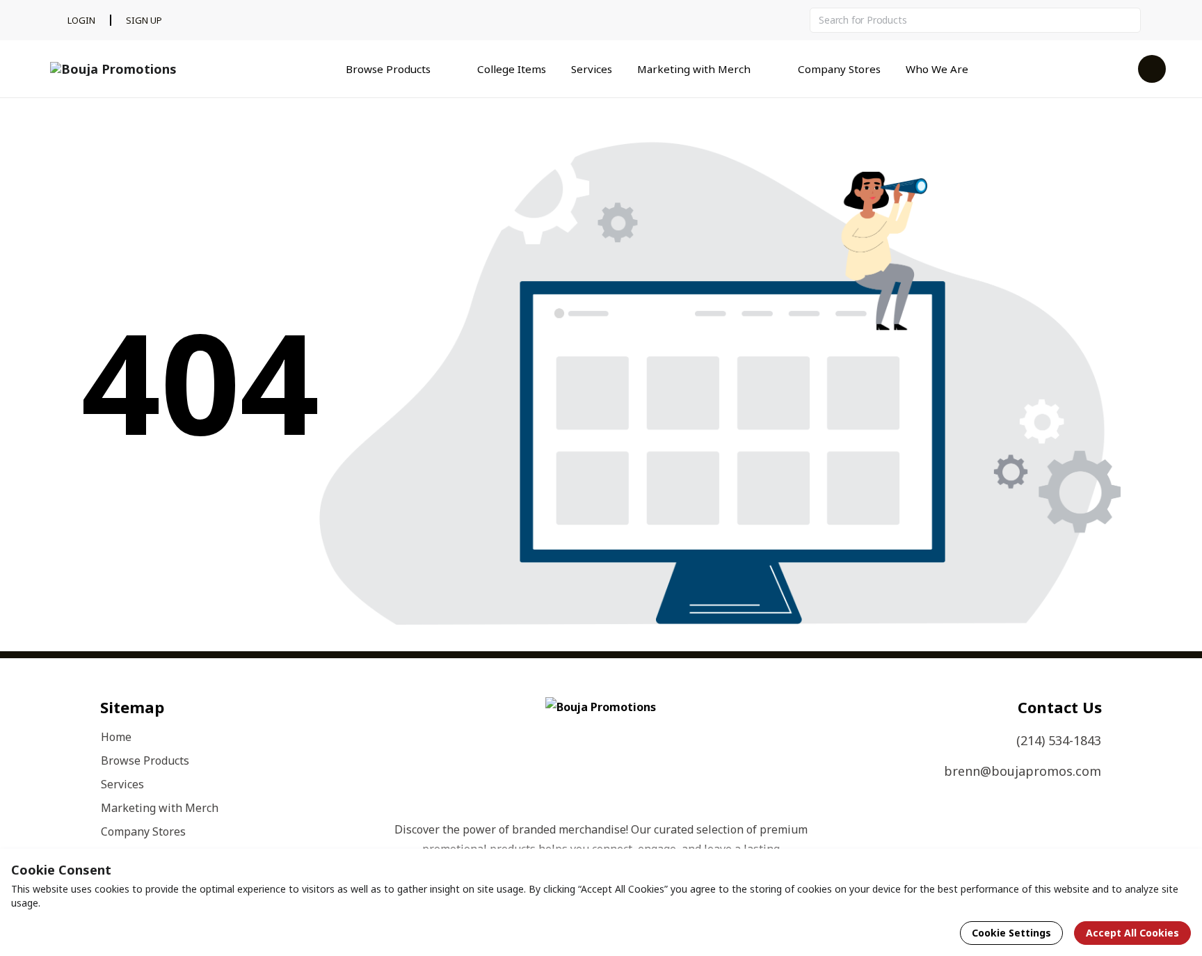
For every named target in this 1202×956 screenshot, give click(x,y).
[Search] (1128, 20)
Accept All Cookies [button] (1132, 932)
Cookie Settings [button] (1011, 932)
